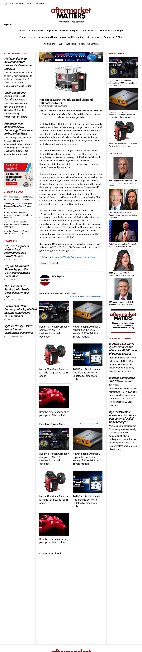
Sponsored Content (89, 43)
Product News (26, 37)
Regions (50, 30)
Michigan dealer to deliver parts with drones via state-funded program (18, 63)
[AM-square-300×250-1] (123, 332)
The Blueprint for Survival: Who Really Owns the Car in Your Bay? (16, 291)
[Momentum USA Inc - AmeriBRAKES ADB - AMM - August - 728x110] (70, 61)
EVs (60, 43)
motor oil (54, 263)
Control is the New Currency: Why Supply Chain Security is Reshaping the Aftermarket (18, 311)
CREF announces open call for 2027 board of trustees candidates (18, 198)
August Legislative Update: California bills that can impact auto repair (16, 224)
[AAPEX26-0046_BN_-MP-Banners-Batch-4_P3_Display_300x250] (18, 185)
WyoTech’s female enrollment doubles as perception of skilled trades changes (122, 417)
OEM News (70, 43)
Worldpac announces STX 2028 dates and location (122, 381)
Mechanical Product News (65, 257)
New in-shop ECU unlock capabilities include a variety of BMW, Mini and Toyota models (86, 331)
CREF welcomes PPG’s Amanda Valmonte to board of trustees (122, 274)
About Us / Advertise (25, 4)
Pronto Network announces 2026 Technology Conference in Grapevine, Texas (18, 128)
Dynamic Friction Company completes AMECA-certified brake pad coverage (54, 331)
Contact (40, 4)
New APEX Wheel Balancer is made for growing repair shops (54, 372)
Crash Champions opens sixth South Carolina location (14, 96)
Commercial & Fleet (113, 37)
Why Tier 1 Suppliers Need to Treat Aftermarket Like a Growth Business (16, 251)
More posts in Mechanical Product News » (86, 296)
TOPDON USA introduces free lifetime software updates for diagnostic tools (86, 374)
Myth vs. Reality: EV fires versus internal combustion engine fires (18, 329)
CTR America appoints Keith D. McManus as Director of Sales (121, 303)
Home (22, 30)
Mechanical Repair (69, 30)
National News (36, 30)
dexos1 (44, 263)
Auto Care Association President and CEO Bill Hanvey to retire (17, 232)
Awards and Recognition (72, 37)
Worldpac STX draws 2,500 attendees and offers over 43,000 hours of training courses (123, 348)
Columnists (49, 43)
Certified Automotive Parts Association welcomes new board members (18, 215)
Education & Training (110, 30)
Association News (48, 37)
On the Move (93, 37)
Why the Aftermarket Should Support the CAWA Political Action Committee (17, 271)
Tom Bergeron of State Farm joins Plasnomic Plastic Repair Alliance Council (18, 206)
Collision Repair (89, 30)
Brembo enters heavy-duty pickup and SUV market (54, 414)
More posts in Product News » (91, 424)
